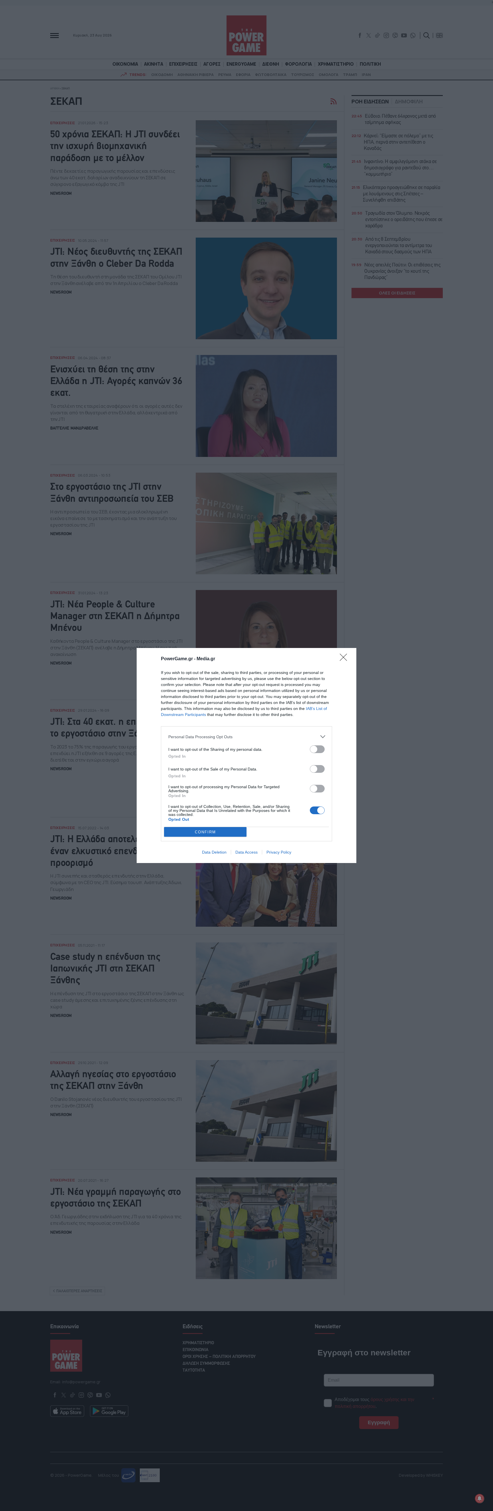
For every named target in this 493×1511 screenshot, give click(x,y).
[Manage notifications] (479, 1498)
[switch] (317, 749)
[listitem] (246, 737)
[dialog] (246, 755)
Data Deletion (214, 852)
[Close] (345, 659)
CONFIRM (205, 832)
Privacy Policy (278, 852)
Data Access (246, 852)
